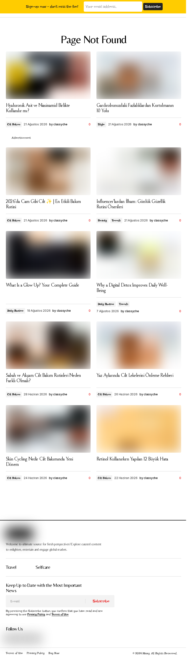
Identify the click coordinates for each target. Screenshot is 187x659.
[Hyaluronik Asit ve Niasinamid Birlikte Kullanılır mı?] (48, 75)
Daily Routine (15, 310)
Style (101, 124)
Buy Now (53, 653)
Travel (11, 567)
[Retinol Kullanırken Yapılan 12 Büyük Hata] (138, 429)
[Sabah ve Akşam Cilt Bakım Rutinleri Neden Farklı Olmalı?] (48, 345)
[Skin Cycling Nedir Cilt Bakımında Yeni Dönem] (48, 429)
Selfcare (43, 567)
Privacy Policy (36, 614)
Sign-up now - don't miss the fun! (52, 6)
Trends (116, 220)
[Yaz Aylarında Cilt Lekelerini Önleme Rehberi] (138, 345)
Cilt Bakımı (13, 124)
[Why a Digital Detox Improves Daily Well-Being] (138, 255)
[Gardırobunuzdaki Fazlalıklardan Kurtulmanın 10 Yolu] (138, 75)
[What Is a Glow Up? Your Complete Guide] (48, 255)
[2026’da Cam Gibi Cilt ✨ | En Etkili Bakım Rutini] (48, 171)
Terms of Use (60, 614)
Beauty (102, 220)
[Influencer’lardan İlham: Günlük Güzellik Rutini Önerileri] (138, 171)
